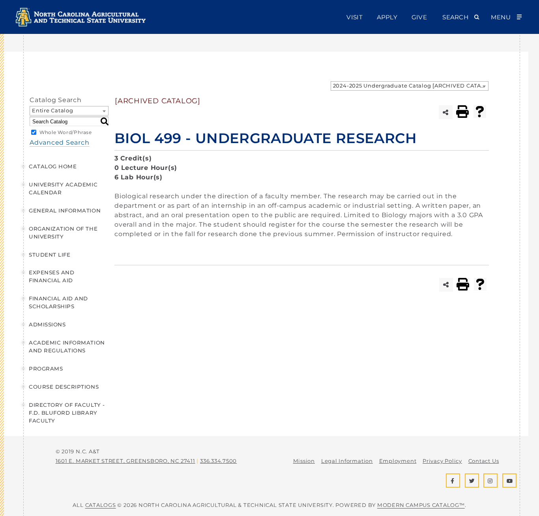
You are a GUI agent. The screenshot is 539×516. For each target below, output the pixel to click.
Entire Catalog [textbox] (52, 110)
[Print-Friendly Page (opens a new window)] (462, 111)
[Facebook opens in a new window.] (453, 480)
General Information (65, 210)
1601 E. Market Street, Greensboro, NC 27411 (125, 461)
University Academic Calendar (63, 188)
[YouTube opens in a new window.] (509, 480)
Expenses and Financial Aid (51, 276)
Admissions (47, 324)
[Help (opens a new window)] (479, 111)
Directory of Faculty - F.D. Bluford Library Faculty (67, 413)
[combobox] (409, 86)
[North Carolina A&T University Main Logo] (81, 24)
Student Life (49, 254)
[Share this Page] (446, 112)
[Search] (105, 121)
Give (419, 17)
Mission (304, 461)
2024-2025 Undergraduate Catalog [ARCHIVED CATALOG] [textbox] (410, 85)
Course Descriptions (64, 387)
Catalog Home (53, 166)
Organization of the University (63, 232)
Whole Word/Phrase (65, 132)
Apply (387, 17)
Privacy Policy (442, 461)
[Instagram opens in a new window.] (490, 480)
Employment (398, 461)
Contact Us (483, 461)
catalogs (100, 505)
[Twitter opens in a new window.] (472, 480)
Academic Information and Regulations (67, 346)
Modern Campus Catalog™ (421, 505)
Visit (354, 17)
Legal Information (347, 461)
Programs (46, 368)
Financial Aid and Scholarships (58, 302)
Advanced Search (60, 142)
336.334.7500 (218, 461)
